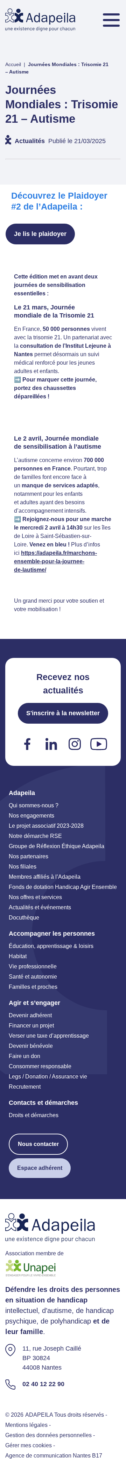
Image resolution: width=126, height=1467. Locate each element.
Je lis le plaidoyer (40, 233)
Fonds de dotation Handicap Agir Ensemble (63, 887)
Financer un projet (31, 1026)
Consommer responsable (40, 1066)
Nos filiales (22, 867)
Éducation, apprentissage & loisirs (51, 946)
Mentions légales (26, 1425)
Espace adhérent (39, 1168)
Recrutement (25, 1087)
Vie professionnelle (33, 966)
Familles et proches (33, 987)
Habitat (18, 956)
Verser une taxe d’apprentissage (49, 1036)
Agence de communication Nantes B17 (53, 1456)
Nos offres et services (35, 897)
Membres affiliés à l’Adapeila (44, 877)
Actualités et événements (40, 907)
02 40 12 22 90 (43, 1384)
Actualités (30, 141)
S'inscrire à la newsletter (63, 713)
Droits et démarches (33, 1115)
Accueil (13, 64)
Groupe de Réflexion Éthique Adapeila (56, 846)
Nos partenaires (28, 856)
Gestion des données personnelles (48, 1435)
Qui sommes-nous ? (33, 805)
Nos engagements (31, 816)
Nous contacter (38, 1144)
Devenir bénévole (31, 1046)
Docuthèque (24, 918)
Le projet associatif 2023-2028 (46, 826)
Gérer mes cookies (28, 1445)
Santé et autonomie (33, 977)
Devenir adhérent (30, 1015)
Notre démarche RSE (35, 836)
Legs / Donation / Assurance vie (48, 1077)
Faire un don (24, 1056)
